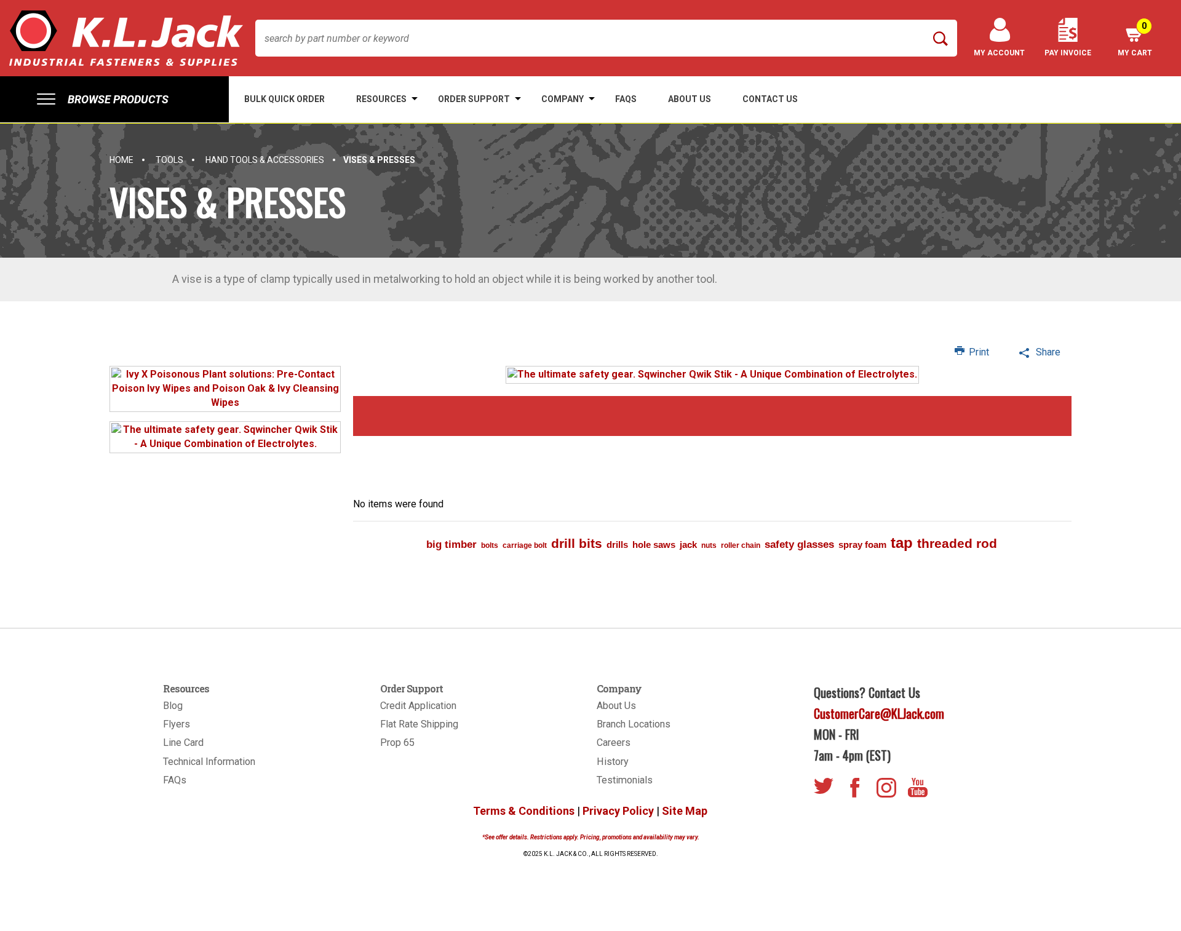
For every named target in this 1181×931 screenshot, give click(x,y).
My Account (999, 53)
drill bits (576, 543)
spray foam (862, 544)
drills (617, 544)
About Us (616, 705)
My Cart (1135, 39)
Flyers (176, 724)
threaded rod (957, 543)
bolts (489, 545)
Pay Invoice (1067, 53)
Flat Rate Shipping (419, 724)
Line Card (183, 742)
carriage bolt (525, 545)
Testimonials (625, 780)
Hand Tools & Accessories (264, 160)
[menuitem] (114, 99)
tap (902, 542)
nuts (709, 545)
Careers (613, 742)
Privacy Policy (618, 810)
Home (121, 160)
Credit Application (418, 705)
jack (688, 544)
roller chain (740, 545)
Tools (169, 160)
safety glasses (799, 544)
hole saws (653, 544)
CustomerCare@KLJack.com (879, 713)
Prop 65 (397, 742)
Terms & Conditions (524, 810)
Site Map (684, 810)
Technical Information (209, 761)
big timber (451, 544)
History (613, 761)
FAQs (174, 780)
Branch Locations (633, 724)
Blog (173, 705)
